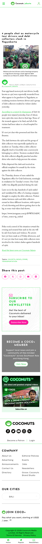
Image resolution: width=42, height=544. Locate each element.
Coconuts (23, 4)
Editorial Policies (30, 456)
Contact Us (7, 468)
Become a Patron (15, 440)
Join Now (21, 364)
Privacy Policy (29, 535)
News (18, 259)
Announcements (10, 464)
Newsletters (28, 468)
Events (25, 460)
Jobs (24, 464)
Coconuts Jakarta (11, 86)
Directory (6, 472)
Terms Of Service (14, 535)
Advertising (7, 460)
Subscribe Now (18, 322)
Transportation (9, 261)
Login (38, 3)
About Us (6, 456)
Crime (24, 259)
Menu (3, 3)
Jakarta (11, 259)
